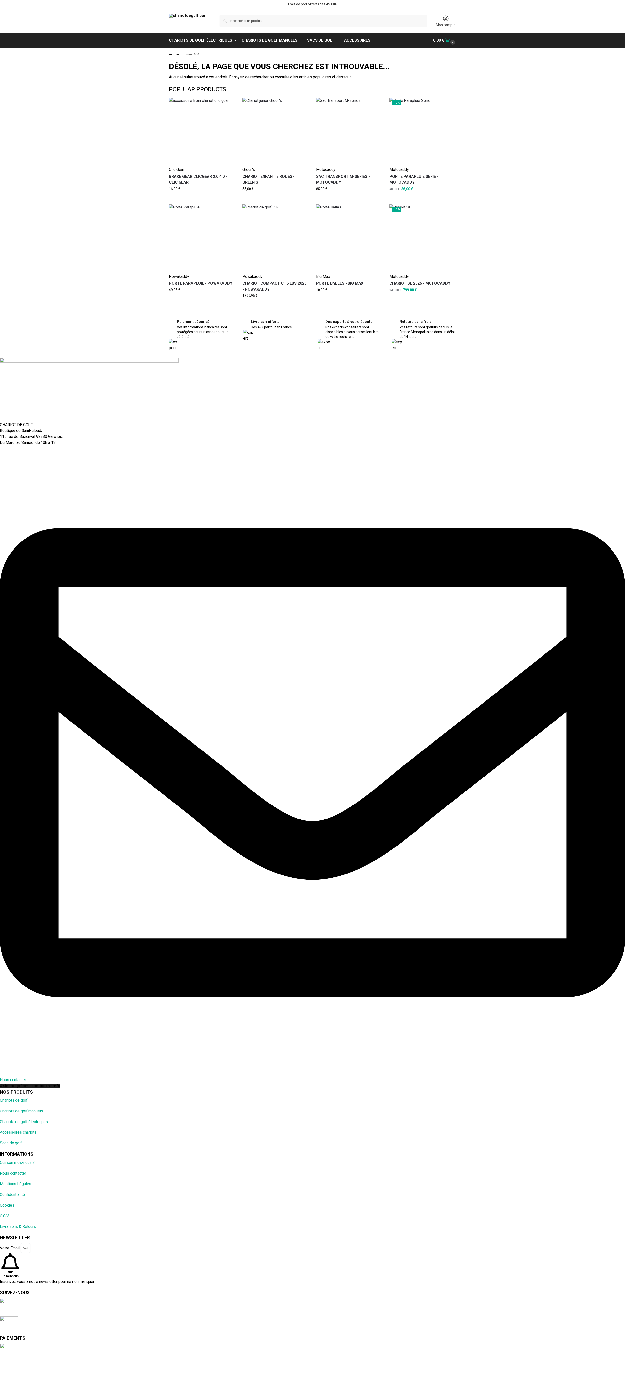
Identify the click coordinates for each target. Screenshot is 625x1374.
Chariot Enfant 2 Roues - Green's (268, 179)
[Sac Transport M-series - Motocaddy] (349, 131)
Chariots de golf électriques (24, 1121)
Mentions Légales (15, 1183)
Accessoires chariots (18, 1132)
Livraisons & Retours (18, 1226)
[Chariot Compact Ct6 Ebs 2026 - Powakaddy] (275, 237)
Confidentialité (12, 1194)
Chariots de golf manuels (21, 1111)
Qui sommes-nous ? (17, 1162)
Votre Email (10, 1248)
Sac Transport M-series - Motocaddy (343, 179)
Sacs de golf (11, 1143)
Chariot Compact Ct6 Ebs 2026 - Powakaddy (274, 286)
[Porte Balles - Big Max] (349, 237)
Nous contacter (13, 1173)
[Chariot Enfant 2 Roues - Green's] (275, 131)
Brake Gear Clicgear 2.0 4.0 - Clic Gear (198, 179)
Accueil (174, 54)
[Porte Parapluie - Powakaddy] (202, 237)
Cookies (7, 1205)
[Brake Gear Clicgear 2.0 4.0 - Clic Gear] (202, 131)
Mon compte (446, 25)
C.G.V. (4, 1216)
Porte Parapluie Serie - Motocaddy (413, 179)
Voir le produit (190, 187)
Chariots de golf (14, 1100)
